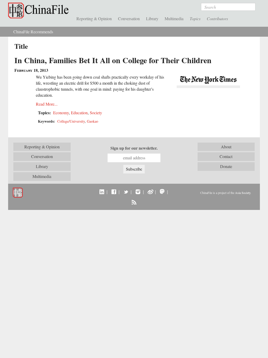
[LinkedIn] (101, 191)
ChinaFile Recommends (33, 31)
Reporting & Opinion (94, 18)
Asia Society (242, 193)
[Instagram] (138, 191)
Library (152, 18)
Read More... (47, 104)
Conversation (129, 18)
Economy (61, 112)
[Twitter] (125, 191)
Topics (195, 18)
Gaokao (92, 121)
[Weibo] (150, 191)
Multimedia (174, 18)
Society (96, 112)
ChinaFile (39, 10)
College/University (71, 121)
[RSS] (134, 202)
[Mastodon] (162, 191)
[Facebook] (113, 191)
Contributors (217, 18)
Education (79, 112)
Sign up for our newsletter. (134, 148)
